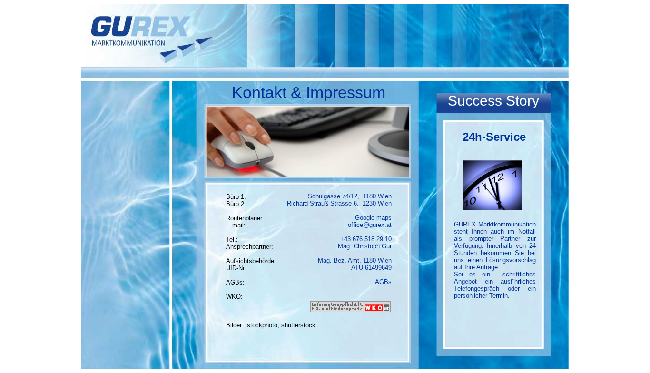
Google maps (373, 217)
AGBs (383, 281)
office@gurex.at (370, 224)
